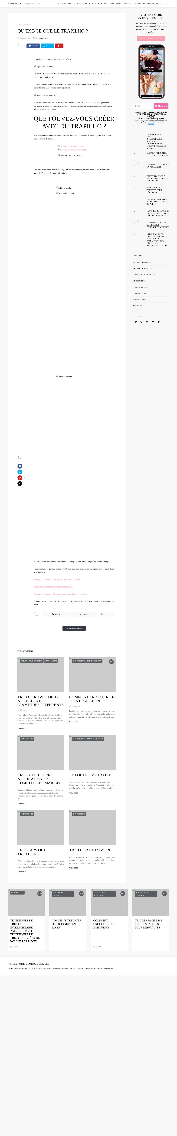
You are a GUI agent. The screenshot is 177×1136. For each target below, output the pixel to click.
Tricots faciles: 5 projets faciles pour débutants (158, 178)
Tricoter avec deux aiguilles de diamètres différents (40, 701)
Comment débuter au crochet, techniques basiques (158, 225)
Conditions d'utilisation (85, 968)
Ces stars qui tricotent (31, 852)
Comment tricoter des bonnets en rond (66, 924)
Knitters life (139, 3)
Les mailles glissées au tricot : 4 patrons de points (158, 201)
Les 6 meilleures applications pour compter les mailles (39, 779)
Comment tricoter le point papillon (91, 699)
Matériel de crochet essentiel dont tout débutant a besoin (158, 213)
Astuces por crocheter (143, 262)
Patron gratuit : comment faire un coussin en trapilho (53, 587)
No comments (41, 38)
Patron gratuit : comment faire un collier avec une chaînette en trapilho (60, 594)
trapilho (48, 74)
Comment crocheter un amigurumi (104, 924)
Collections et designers (120, 3)
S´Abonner (161, 106)
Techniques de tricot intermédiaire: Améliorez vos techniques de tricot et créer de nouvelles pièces (157, 141)
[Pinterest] (147, 322)
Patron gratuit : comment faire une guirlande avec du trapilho (57, 579)
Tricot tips (138, 306)
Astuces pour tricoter (64, 3)
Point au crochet (99, 3)
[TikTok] (158, 322)
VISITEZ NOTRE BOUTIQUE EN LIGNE (28, 963)
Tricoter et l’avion (89, 850)
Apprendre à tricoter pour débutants (154, 190)
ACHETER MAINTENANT (151, 39)
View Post (21, 729)
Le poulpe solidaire (90, 775)
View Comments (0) (74, 628)
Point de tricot (83, 3)
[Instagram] (141, 322)
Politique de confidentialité (103, 968)
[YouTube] (153, 322)
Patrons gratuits (154, 3)
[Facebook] (135, 322)
